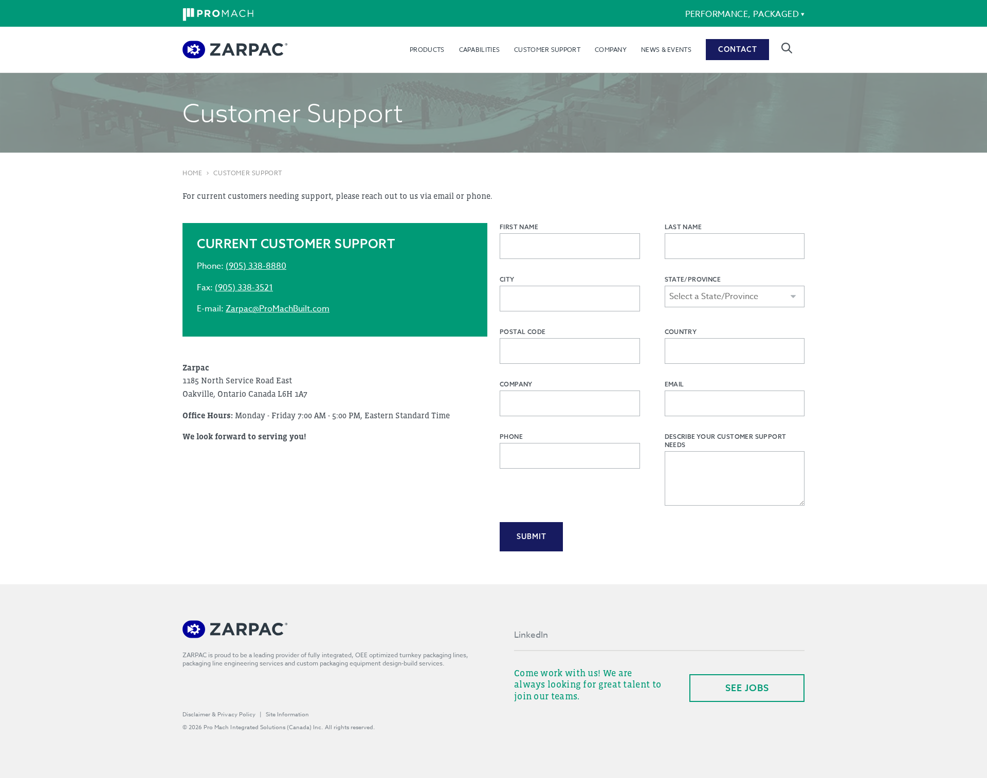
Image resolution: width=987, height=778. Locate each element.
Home (192, 173)
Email (674, 384)
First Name (519, 227)
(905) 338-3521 (244, 288)
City (507, 279)
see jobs (747, 688)
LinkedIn (531, 634)
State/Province (693, 279)
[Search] (786, 48)
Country (681, 332)
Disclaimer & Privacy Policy (218, 714)
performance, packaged (742, 14)
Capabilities (479, 49)
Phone (511, 436)
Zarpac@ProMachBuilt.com (278, 309)
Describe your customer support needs (726, 441)
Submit (531, 536)
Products (427, 49)
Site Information (287, 714)
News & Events (666, 49)
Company (611, 49)
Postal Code (522, 332)
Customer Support (547, 49)
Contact (737, 49)
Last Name (683, 227)
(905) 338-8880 (256, 266)
